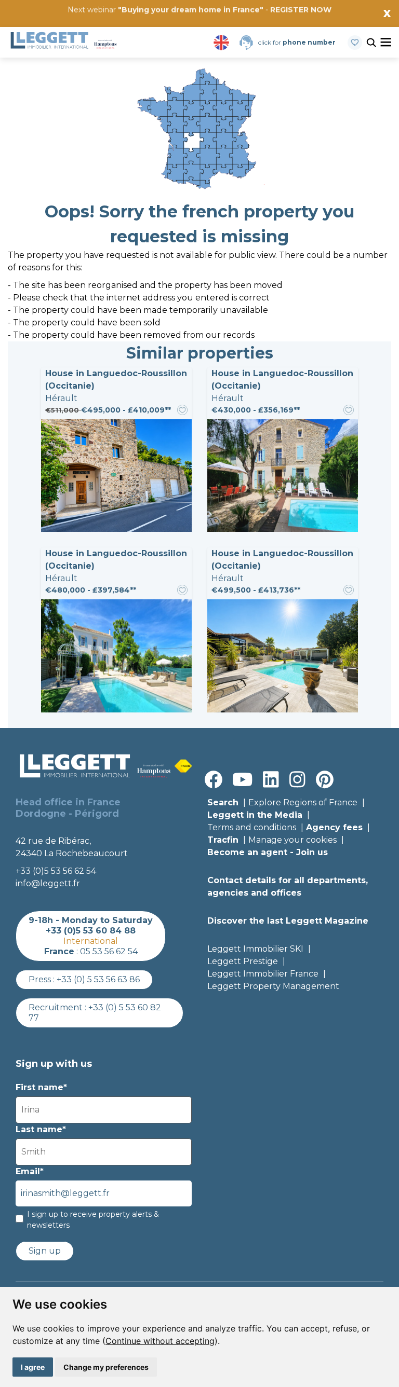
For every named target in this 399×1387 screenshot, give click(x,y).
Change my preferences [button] (106, 1367)
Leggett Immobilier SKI (255, 949)
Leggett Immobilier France (262, 974)
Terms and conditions (251, 827)
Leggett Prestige (242, 961)
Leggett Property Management (273, 986)
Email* (30, 1171)
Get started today (261, 24)
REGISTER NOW (300, 10)
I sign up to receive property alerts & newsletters (93, 1220)
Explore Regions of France (302, 802)
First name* (41, 1087)
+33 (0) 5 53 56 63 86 (98, 979)
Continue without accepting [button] (160, 1341)
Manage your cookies (292, 840)
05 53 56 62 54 (109, 951)
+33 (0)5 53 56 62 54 (56, 871)
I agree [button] (33, 1367)
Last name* (41, 1129)
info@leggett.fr (48, 883)
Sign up (45, 1251)
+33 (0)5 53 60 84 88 (91, 931)
